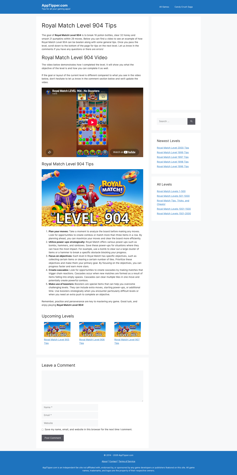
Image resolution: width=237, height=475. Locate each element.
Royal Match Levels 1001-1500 (174, 208)
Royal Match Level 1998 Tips (173, 161)
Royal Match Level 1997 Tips (173, 157)
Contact (113, 461)
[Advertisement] (176, 63)
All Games (164, 6)
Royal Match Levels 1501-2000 (174, 213)
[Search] (191, 121)
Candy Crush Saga (184, 6)
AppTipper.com (55, 5)
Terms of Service (127, 461)
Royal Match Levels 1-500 (171, 191)
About (105, 461)
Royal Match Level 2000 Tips (173, 147)
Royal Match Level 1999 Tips (173, 152)
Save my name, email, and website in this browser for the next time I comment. (88, 429)
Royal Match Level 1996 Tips (173, 166)
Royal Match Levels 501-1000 (173, 196)
